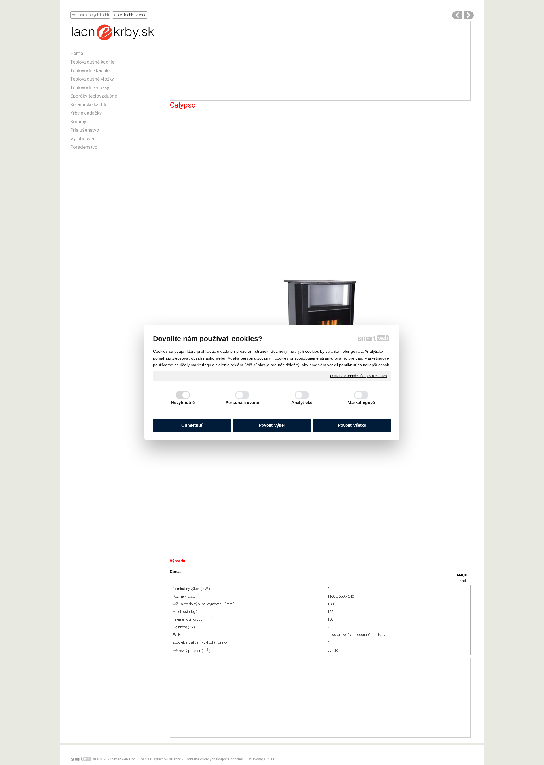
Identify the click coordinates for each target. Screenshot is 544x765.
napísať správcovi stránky (161, 759)
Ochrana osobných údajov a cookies (358, 376)
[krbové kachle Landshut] (457, 15)
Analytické (301, 402)
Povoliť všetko (352, 425)
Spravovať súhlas (261, 759)
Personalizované (242, 402)
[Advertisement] (320, 60)
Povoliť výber (272, 425)
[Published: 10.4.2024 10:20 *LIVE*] (95, 759)
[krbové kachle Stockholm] (469, 15)
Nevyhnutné (183, 402)
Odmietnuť (192, 425)
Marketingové (361, 402)
